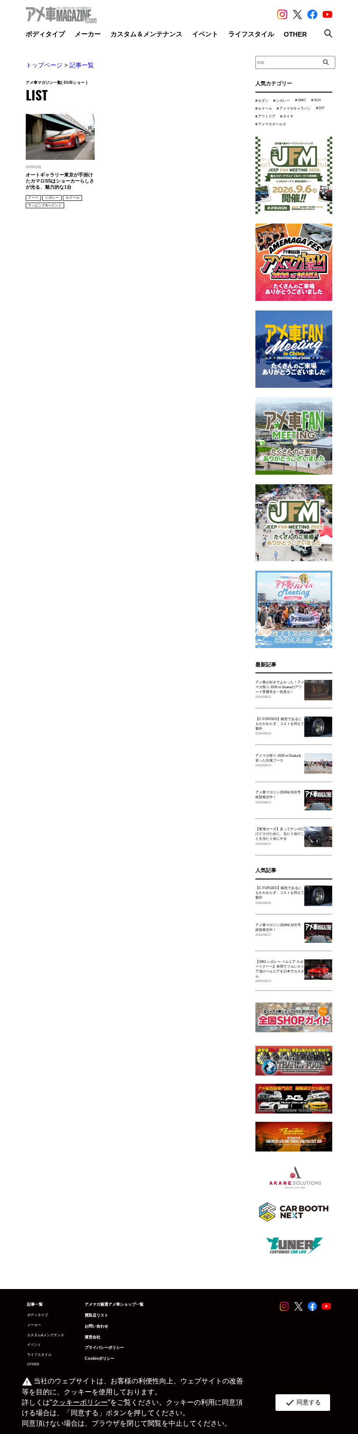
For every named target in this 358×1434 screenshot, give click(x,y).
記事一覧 (81, 65)
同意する (303, 1402)
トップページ (44, 65)
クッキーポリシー (80, 1402)
